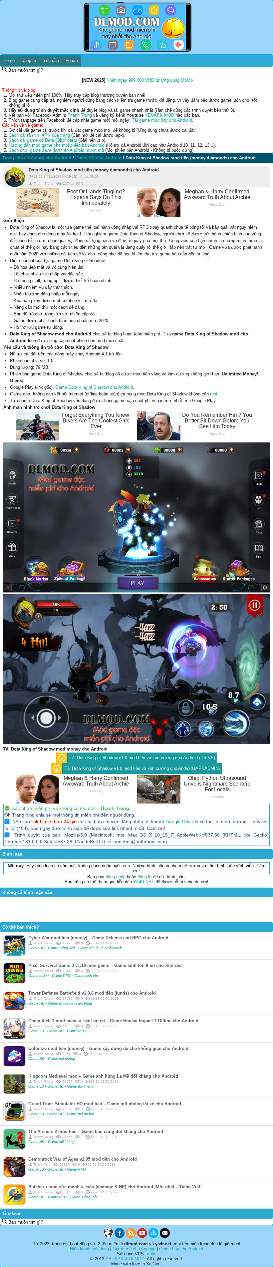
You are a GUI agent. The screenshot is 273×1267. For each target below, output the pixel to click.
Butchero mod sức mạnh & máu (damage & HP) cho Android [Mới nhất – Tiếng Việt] (114, 1186)
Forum (72, 60)
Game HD (37, 948)
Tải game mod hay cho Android (162, 120)
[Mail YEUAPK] (165, 1236)
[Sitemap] (153, 1236)
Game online (39, 976)
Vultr (150, 1253)
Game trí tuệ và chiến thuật (100, 948)
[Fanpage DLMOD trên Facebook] (120, 1236)
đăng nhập (116, 876)
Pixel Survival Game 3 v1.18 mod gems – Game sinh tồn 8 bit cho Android (105, 965)
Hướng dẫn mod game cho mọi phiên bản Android (57, 145)
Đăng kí (28, 60)
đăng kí (144, 876)
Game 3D (36, 1031)
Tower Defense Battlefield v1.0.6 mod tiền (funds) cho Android (92, 993)
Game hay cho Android (181, 1248)
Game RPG (62, 976)
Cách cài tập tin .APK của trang (39, 135)
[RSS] (131, 1236)
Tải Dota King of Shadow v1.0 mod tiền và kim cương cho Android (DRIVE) (142, 757)
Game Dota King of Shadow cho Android (94, 387)
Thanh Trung (80, 115)
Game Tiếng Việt (62, 948)
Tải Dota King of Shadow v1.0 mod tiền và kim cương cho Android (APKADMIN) (142, 768)
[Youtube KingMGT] (142, 1236)
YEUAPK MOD (159, 115)
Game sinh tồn (86, 976)
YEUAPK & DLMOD (125, 1258)
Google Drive (179, 821)
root (213, 393)
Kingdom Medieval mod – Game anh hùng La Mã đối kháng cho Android (103, 1076)
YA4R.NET (143, 881)
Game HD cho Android (134, 1248)
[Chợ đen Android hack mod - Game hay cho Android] (108, 1236)
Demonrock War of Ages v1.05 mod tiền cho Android (82, 1159)
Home (9, 60)
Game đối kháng (80, 1086)
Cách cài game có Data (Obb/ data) (43, 140)
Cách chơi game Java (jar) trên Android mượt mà (56, 150)
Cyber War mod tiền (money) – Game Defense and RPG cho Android (98, 937)
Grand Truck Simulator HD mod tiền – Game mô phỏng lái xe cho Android (104, 1103)
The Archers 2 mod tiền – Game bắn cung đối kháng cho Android (95, 1131)
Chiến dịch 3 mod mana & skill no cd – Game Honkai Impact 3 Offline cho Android (113, 1020)
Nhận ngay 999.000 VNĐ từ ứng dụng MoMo (150, 80)
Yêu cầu (51, 60)
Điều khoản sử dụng (89, 1248)
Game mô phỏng (61, 1059)
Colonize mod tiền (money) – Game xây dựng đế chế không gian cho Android (108, 1048)
